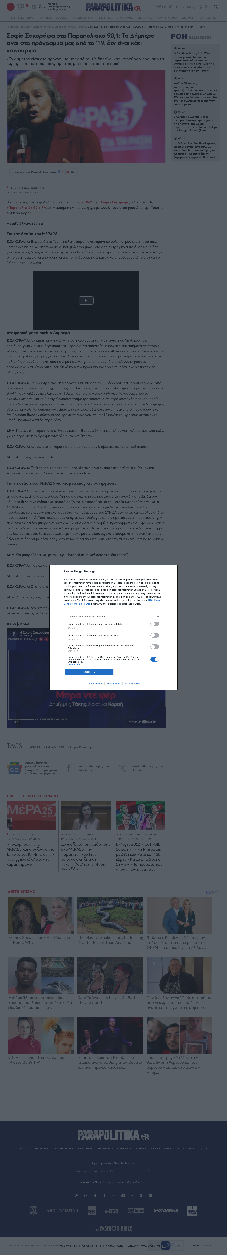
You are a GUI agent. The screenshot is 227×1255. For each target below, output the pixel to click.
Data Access (113, 683)
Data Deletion (95, 683)
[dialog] (113, 627)
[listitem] (113, 616)
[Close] (171, 571)
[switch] (154, 624)
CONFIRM (89, 672)
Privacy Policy (132, 683)
